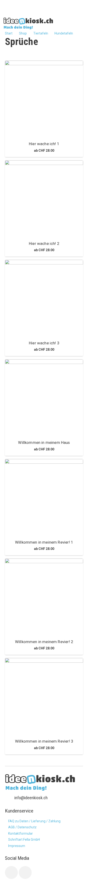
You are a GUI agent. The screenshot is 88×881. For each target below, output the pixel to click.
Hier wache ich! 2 (44, 243)
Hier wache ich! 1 (44, 143)
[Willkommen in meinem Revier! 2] (44, 597)
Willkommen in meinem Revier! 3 (44, 741)
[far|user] (72, 23)
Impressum (16, 846)
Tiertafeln (40, 33)
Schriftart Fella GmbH (24, 839)
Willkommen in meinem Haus (44, 442)
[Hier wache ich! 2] (44, 199)
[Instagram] (25, 872)
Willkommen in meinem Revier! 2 (44, 641)
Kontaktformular (20, 833)
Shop (23, 33)
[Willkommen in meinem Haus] (44, 398)
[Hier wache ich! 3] (44, 298)
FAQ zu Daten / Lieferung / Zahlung (34, 821)
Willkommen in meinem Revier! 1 (44, 542)
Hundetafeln (63, 33)
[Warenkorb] (80, 23)
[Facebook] (11, 872)
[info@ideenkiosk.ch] (9, 798)
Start (8, 33)
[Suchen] (63, 23)
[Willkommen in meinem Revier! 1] (44, 498)
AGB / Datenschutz (22, 827)
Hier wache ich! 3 (44, 343)
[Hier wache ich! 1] (44, 99)
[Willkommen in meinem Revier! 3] (44, 697)
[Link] (28, 23)
